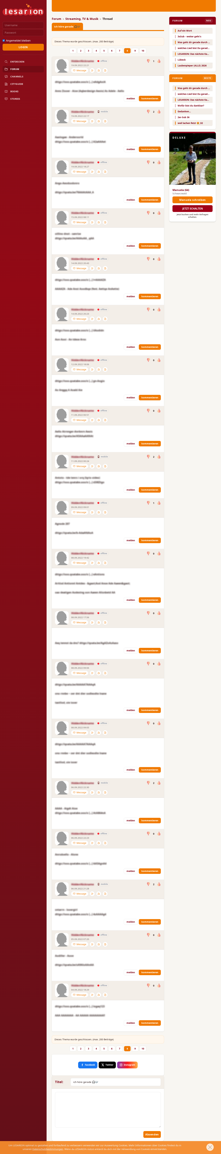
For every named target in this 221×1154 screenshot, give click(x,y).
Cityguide (16, 83)
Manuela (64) (180, 190)
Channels (16, 76)
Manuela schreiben (192, 200)
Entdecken (17, 61)
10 (143, 50)
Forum (14, 69)
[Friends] (98, 70)
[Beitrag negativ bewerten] (149, 61)
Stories (15, 98)
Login (23, 47)
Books (14, 91)
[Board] (105, 70)
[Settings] (92, 70)
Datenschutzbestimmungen (47, 1149)
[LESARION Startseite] (23, 9)
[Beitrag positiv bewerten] (159, 61)
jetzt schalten (192, 208)
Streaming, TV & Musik (81, 19)
